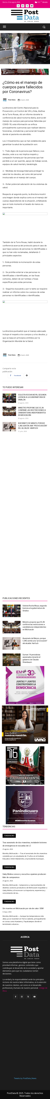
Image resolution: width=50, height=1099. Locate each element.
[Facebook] (18, 5)
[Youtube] (31, 5)
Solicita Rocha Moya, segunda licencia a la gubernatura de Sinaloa (32, 397)
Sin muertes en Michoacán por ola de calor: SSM (23, 908)
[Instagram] (22, 5)
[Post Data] (5, 100)
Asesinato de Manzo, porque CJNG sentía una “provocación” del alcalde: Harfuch (32, 425)
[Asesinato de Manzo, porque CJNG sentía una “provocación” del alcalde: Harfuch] (9, 426)
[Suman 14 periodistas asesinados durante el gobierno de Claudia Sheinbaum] (12, 660)
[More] (26, 375)
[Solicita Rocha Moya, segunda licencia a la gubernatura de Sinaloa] (9, 398)
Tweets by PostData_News (25, 1078)
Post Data (12, 100)
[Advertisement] (25, 461)
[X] (27, 5)
